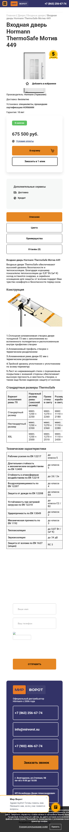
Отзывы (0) (34, 249)
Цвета (34, 227)
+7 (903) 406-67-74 (28, 746)
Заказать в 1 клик (35, 161)
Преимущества (34, 238)
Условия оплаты (25, 141)
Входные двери (36, 15)
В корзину (35, 150)
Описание (34, 217)
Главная (11, 15)
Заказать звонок (36, 763)
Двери (21, 15)
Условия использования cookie (33, 827)
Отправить (34, 664)
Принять (56, 827)
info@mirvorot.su (27, 729)
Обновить (21, 633)
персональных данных (25, 652)
